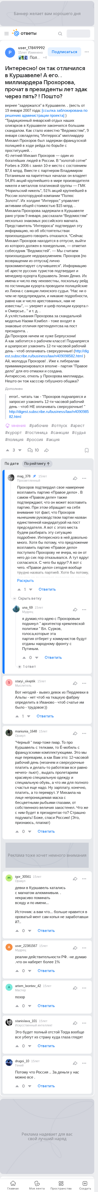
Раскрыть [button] (25, 580)
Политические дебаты (35, 57)
